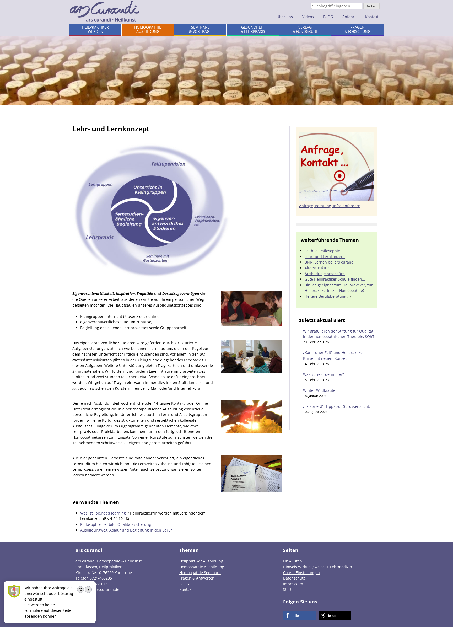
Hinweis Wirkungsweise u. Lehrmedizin (317, 566)
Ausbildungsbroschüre (325, 273)
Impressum (293, 583)
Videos (308, 16)
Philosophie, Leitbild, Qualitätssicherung (115, 524)
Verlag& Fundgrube (305, 29)
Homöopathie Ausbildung (201, 566)
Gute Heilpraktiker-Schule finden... (335, 279)
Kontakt (372, 16)
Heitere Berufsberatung (325, 296)
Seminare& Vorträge (200, 29)
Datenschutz (294, 578)
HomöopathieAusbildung (147, 29)
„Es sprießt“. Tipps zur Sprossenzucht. (336, 406)
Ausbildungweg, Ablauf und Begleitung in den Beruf (126, 530)
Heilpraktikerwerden (95, 29)
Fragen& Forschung (357, 29)
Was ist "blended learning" (103, 513)
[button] (299, 615)
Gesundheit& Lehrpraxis (252, 29)
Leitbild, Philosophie (322, 250)
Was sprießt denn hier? (323, 374)
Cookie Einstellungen (301, 572)
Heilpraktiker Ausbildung (201, 561)
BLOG (328, 16)
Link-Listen (292, 561)
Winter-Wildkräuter (320, 390)
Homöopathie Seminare (200, 572)
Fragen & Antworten (196, 578)
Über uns (285, 16)
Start (287, 589)
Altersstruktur (317, 267)
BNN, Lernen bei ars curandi (330, 262)
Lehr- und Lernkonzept (325, 256)
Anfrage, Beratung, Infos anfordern (329, 205)
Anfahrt (349, 16)
